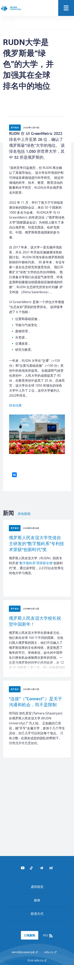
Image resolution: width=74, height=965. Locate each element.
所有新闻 (24, 514)
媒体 (37, 900)
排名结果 (15, 405)
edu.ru (49, 952)
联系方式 (37, 914)
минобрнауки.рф (23, 952)
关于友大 (15, 127)
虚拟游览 (37, 887)
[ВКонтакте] (14, 474)
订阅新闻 (29, 935)
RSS (46, 935)
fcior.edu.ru (36, 960)
